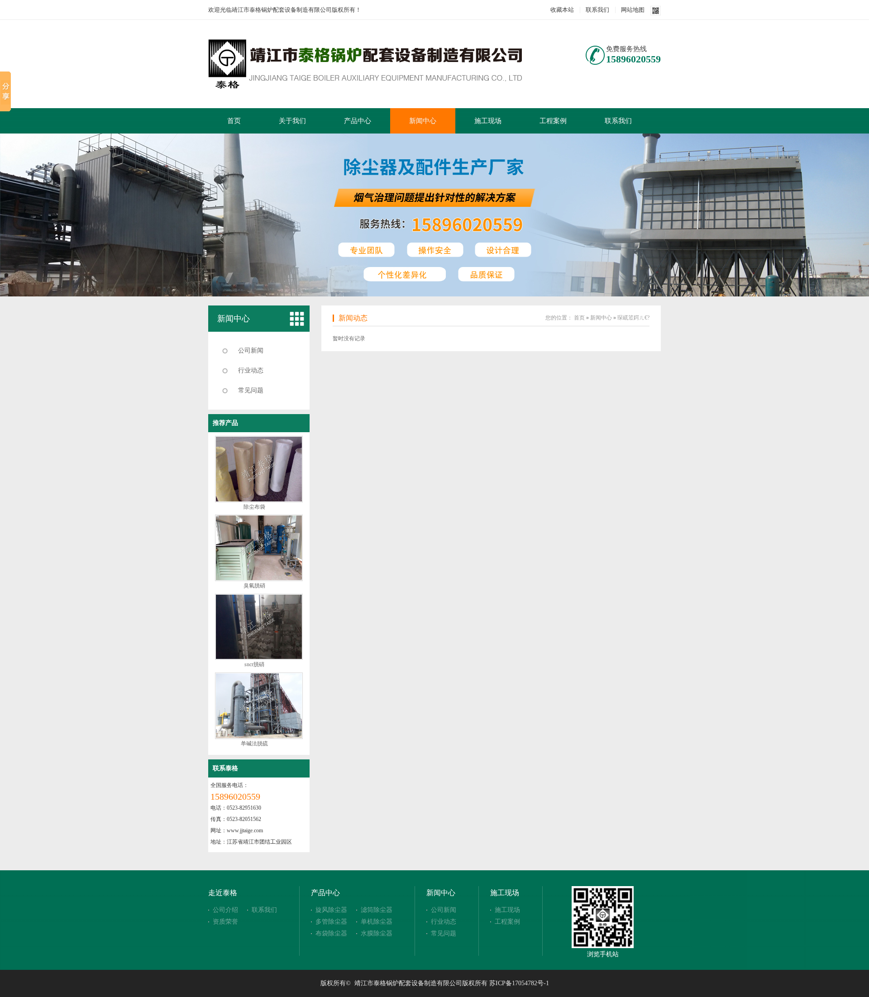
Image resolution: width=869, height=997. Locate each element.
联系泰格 (225, 768)
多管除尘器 (331, 921)
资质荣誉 (225, 921)
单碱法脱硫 (254, 743)
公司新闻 (250, 350)
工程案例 (553, 120)
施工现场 (487, 120)
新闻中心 (422, 120)
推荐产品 (225, 423)
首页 (234, 120)
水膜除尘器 (376, 933)
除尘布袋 (254, 507)
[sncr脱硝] (259, 658)
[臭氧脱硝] (259, 579)
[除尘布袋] (259, 500)
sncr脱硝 (254, 664)
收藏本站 (562, 9)
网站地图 (633, 9)
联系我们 (597, 9)
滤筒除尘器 (376, 909)
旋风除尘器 (331, 909)
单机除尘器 (376, 921)
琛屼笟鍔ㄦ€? (633, 318)
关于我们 (292, 120)
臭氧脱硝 (254, 585)
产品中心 (357, 120)
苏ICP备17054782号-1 (519, 983)
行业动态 (250, 370)
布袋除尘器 (331, 933)
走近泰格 (222, 893)
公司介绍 (225, 909)
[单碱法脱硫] (259, 737)
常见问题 (250, 390)
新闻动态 (353, 318)
